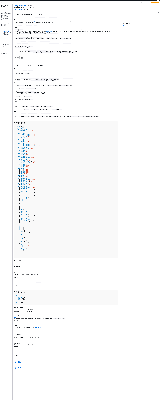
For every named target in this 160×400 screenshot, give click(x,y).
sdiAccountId (22, 172)
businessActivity (23, 140)
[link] (30, 5)
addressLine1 (20, 227)
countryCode (20, 231)
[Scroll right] (83, 2)
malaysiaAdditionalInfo (23, 178)
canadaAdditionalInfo (22, 133)
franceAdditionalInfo (22, 150)
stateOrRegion (21, 234)
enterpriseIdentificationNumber (26, 220)
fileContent (24, 245)
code (19, 298)
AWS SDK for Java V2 (18, 363)
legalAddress (19, 226)
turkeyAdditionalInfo (22, 205)
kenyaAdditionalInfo (22, 175)
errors (17, 295)
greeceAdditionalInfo (22, 156)
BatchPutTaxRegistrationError (23, 315)
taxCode (21, 173)
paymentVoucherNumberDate (25, 222)
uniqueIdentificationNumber (25, 144)
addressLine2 (20, 228)
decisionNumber (23, 160)
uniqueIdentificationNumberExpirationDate (28, 145)
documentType (22, 141)
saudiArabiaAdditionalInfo (23, 194)
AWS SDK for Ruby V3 (18, 369)
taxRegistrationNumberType (25, 162)
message (19, 299)
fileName (24, 246)
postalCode (20, 233)
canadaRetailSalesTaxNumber (25, 135)
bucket (23, 249)
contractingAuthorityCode (25, 157)
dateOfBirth (20, 241)
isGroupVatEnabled (23, 188)
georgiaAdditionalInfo (22, 153)
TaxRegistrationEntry (19, 283)
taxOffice (21, 209)
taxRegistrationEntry (20, 127)
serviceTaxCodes (23, 180)
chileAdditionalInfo (22, 139)
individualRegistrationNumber (25, 187)
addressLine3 (20, 229)
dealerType (22, 166)
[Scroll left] (61, 2)
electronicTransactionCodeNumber (26, 219)
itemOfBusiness (23, 199)
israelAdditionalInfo (22, 164)
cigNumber (21, 169)
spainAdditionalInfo (22, 202)
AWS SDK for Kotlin (18, 366)
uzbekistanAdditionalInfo (23, 214)
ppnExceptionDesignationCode (25, 161)
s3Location (23, 248)
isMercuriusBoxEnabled (24, 130)
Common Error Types (38, 327)
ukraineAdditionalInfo (22, 211)
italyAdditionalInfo (22, 168)
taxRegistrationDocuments (23, 242)
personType (22, 154)
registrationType (23, 203)
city (19, 230)
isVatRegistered (23, 184)
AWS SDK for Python (18, 368)
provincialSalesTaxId (24, 137)
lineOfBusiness (23, 200)
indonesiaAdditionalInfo (23, 159)
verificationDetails (21, 240)
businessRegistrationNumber (25, 179)
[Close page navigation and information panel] (158, 12)
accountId (20, 297)
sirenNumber (22, 151)
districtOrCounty (21, 232)
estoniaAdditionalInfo (22, 147)
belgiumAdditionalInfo (22, 129)
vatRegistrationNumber (24, 216)
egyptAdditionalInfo (22, 143)
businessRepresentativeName (25, 198)
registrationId (20, 237)
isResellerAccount (23, 136)
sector (18, 239)
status (17, 302)
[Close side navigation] (11, 5)
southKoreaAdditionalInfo (23, 197)
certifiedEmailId (20, 225)
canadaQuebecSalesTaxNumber (25, 134)
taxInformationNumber (24, 181)
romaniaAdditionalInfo (22, 191)
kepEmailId (22, 207)
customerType (22, 165)
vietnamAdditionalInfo (22, 218)
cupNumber (21, 170)
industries (22, 206)
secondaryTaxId (23, 208)
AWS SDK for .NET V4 (18, 360)
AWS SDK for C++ (17, 361)
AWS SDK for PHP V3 (18, 367)
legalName (19, 236)
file (22, 244)
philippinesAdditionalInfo (23, 183)
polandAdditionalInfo (22, 186)
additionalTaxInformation (22, 128)
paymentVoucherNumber (24, 221)
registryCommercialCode (24, 148)
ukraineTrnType (23, 212)
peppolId (21, 131)
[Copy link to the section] (12, 119)
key (22, 250)
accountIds (18, 126)
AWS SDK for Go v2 (18, 362)
